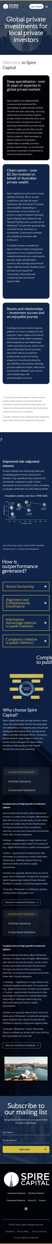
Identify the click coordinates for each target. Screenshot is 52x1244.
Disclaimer (10, 1231)
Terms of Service (39, 1231)
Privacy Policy (23, 1231)
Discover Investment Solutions (20, 902)
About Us (32, 1200)
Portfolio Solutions (19, 781)
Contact (42, 1200)
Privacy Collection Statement (26, 1237)
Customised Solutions (21, 790)
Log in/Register (36, 7)
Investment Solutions (21, 772)
